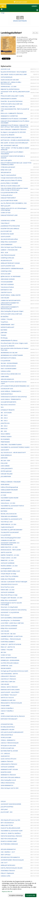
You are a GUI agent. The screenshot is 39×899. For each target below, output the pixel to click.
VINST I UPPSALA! (5, 854)
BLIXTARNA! (4, 330)
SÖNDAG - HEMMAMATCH (8, 740)
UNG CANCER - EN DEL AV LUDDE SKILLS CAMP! (14, 74)
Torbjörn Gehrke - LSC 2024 (8, 558)
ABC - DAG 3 (4, 420)
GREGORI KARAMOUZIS (7, 379)
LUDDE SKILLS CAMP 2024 (8, 681)
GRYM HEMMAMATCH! (7, 785)
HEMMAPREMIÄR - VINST (7, 324)
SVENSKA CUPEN (5, 876)
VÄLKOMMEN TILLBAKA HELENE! (9, 498)
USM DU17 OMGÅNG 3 (7, 711)
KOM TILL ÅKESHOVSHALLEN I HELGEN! (12, 868)
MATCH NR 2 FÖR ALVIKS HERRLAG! (10, 777)
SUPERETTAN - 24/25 (6, 665)
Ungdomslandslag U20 (7, 527)
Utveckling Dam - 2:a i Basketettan (10, 620)
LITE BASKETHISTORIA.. (7, 724)
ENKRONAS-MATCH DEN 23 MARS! (10, 689)
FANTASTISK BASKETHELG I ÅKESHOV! (11, 836)
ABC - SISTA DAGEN (6, 412)
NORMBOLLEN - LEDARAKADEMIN (10, 660)
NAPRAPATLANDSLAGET (7, 327)
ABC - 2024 (4, 431)
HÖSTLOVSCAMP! (6, 274)
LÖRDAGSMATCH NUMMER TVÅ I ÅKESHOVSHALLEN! (10, 303)
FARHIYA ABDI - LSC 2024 (7, 590)
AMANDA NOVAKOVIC (7, 508)
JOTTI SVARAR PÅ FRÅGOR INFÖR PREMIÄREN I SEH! (15, 386)
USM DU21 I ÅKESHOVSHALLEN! (9, 743)
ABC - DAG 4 (4, 418)
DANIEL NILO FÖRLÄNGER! (8, 579)
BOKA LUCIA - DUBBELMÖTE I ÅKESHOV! (12, 113)
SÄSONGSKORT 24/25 (7, 388)
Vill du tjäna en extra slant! (8, 745)
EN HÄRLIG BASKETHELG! (8, 727)
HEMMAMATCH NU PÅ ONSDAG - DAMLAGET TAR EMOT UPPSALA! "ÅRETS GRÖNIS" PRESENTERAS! (14, 126)
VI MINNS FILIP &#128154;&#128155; (11, 300)
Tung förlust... (5, 322)
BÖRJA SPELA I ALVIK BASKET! (9, 242)
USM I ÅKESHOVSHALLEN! (8, 255)
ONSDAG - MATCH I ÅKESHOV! (9, 687)
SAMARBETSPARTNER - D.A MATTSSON (11, 636)
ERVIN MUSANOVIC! (6, 492)
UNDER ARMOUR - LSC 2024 (8, 524)
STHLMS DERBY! (5, 705)
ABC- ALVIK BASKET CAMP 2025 (9, 145)
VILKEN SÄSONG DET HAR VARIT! (10, 80)
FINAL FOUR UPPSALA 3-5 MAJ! (9, 595)
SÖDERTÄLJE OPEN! (6, 271)
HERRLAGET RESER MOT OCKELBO (10, 263)
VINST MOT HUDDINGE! (7, 284)
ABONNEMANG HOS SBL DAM (9, 352)
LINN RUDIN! (4, 458)
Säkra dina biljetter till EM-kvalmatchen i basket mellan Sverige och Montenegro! (14, 189)
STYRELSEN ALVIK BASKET (8, 167)
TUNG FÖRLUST (5, 223)
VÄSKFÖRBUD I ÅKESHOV (8, 870)
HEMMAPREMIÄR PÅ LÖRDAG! (9, 340)
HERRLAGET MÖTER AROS (8, 865)
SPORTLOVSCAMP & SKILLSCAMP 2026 (11, 104)
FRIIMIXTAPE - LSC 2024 (7, 560)
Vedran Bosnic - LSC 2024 (8, 503)
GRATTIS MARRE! (5, 500)
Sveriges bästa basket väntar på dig (11, 178)
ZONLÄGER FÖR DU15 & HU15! (9, 584)
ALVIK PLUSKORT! (6, 236)
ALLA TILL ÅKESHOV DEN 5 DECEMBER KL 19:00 (14, 203)
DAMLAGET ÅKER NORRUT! (8, 198)
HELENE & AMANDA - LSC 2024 (9, 566)
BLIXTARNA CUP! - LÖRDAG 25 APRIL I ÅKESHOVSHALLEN (11, 83)
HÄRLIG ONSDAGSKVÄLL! (8, 783)
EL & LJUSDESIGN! (6, 535)
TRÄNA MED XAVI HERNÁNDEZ (9, 516)
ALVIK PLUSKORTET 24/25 (8, 266)
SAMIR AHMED (5, 376)
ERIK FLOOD (4, 428)
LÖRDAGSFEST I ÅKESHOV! (8, 676)
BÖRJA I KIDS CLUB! (6, 170)
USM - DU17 (4, 862)
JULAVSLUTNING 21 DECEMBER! (9, 183)
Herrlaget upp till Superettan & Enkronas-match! (14, 671)
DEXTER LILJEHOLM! (6, 471)
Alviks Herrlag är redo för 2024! (9, 788)
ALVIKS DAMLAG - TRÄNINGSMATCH (11, 399)
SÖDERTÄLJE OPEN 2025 (7, 258)
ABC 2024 (3, 652)
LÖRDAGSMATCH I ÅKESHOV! (9, 764)
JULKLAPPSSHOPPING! (7, 807)
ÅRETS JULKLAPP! (5, 206)
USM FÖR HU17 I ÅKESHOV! (8, 679)
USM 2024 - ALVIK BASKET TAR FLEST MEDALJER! (14, 582)
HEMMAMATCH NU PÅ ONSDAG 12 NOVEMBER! (14, 118)
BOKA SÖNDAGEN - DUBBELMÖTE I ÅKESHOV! (13, 129)
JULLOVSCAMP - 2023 (6, 812)
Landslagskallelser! (11, 32)
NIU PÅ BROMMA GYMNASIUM (9, 844)
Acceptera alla (30, 895)
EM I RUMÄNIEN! (5, 439)
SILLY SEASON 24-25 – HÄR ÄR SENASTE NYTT (13, 452)
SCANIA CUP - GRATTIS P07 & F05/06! (11, 644)
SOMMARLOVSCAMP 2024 (8, 540)
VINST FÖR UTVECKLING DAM (9, 838)
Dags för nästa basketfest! (8, 175)
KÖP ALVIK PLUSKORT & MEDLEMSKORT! (12, 732)
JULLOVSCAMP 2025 (6, 231)
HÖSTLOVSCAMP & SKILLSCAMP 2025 (11, 137)
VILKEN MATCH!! (5, 756)
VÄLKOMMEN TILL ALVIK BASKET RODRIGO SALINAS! (15, 447)
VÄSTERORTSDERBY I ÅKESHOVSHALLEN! (12, 860)
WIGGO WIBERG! (5, 434)
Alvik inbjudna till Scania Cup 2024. (10, 820)
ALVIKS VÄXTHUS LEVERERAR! (9, 626)
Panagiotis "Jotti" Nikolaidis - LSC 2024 (11, 598)
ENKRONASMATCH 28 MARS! (9, 98)
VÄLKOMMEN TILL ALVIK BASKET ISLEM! (11, 831)
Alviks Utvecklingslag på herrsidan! (11, 538)
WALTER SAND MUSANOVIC (8, 366)
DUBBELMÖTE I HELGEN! (7, 729)
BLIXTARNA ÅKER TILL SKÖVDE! (9, 751)
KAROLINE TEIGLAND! (6, 474)
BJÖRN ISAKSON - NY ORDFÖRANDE (10, 276)
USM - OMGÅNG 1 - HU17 (8, 852)
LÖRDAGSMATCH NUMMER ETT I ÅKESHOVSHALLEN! (10, 308)
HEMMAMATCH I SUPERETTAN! (9, 116)
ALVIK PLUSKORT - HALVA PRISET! (10, 692)
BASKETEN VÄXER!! (6, 772)
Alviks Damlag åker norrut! (8, 780)
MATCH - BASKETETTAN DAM (9, 657)
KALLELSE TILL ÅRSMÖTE (7, 135)
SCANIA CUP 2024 (6, 655)
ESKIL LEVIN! (4, 463)
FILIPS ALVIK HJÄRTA (6, 160)
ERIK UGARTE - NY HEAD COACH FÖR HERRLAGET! (14, 143)
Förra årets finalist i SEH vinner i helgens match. (14, 343)
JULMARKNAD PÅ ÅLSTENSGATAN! (10, 226)
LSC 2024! (3, 495)
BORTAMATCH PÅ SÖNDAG (8, 358)
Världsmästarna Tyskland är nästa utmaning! (14, 396)
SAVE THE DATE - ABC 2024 (8, 634)
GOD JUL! (3, 801)
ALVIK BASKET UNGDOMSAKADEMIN (11, 804)
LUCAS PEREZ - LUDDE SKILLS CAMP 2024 (12, 623)
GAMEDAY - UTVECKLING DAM (9, 250)
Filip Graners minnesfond (8, 404)
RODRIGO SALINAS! (6, 436)
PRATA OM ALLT (5, 615)
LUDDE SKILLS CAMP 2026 (8, 106)
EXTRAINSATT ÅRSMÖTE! (8, 410)
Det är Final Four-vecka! (7, 587)
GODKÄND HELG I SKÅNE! (8, 220)
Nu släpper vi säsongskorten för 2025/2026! (13, 132)
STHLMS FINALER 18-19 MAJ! (8, 574)
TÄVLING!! (3, 335)
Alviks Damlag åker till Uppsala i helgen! (12, 311)
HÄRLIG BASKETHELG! (7, 735)
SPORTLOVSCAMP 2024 (7, 748)
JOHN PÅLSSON (5, 423)
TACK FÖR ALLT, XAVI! (6, 522)
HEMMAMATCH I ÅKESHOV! (8, 775)
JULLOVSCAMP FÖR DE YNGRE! (9, 200)
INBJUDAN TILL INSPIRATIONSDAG (10, 89)
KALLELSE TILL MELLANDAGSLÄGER (10, 828)
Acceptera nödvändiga (16, 895)
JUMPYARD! (4, 332)
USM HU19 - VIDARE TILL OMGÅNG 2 (11, 833)
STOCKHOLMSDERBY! (7, 282)
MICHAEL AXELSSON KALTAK (9, 514)
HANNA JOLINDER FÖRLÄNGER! (9, 490)
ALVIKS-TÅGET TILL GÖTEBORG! (9, 576)
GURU (2, 713)
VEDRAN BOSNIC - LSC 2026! (8, 86)
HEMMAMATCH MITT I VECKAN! (9, 769)
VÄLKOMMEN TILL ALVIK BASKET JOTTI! (11, 519)
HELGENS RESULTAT (6, 260)
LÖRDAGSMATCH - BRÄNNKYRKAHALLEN (12, 268)
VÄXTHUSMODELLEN (6, 77)
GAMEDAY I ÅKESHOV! (7, 761)
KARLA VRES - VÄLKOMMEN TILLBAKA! (11, 444)
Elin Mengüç (4, 338)
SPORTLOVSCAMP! (6, 737)
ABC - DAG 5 (4, 415)
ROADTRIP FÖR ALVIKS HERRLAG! (10, 228)
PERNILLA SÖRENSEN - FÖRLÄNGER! (11, 482)
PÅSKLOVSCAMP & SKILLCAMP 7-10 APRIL (12, 96)
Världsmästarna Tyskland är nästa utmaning (13, 610)
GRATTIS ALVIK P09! (6, 552)
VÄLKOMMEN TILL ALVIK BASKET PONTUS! (12, 506)
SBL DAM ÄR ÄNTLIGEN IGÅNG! (9, 239)
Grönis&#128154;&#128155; (8, 402)
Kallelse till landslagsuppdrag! (9, 487)
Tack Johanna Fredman (7, 287)
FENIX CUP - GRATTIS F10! (8, 647)
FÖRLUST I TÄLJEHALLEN (7, 873)
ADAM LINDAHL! (5, 484)
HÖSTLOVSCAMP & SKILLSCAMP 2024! (11, 314)
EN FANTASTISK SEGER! (7, 234)
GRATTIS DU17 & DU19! (7, 697)
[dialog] (19, 888)
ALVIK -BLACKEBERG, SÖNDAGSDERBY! (11, 618)
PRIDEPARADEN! (5, 442)
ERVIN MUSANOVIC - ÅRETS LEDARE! (11, 550)
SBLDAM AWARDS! (6, 668)
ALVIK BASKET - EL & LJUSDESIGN (10, 612)
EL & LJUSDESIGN (5, 360)
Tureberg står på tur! (7, 195)
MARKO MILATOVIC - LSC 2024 (9, 547)
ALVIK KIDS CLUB (5, 69)
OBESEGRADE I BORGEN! (8, 279)
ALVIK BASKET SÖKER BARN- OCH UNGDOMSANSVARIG (10, 543)
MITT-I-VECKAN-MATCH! (7, 823)
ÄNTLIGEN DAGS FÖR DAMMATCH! (10, 857)
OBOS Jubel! (4, 809)
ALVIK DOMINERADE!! (6, 244)
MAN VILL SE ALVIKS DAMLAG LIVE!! (10, 186)
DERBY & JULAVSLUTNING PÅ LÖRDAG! (11, 180)
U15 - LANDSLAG (5, 753)
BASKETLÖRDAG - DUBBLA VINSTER (10, 295)
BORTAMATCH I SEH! (6, 290)
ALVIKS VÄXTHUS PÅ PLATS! (8, 759)
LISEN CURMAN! (5, 466)
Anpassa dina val (7, 891)
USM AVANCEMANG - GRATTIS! (9, 673)
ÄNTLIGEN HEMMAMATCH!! (8, 849)
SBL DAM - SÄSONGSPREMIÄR (9, 363)
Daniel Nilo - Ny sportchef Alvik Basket (11, 101)
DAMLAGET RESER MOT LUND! (9, 215)
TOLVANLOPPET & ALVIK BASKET (10, 532)
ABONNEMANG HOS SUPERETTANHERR (12, 355)
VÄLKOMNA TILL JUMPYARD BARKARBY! (11, 530)
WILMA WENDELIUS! (6, 455)
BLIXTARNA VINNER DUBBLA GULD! (10, 571)
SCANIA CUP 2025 (6, 212)
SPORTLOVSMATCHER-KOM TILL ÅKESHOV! (13, 716)
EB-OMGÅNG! (4, 316)
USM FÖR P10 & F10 (6, 292)
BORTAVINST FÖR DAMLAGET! (9, 719)
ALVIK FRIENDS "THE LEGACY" (9, 695)
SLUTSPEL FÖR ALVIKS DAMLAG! (10, 663)
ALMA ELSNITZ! (5, 450)
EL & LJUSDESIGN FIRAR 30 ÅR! (9, 192)
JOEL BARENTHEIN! (6, 476)
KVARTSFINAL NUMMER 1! (8, 642)
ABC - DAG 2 (4, 426)
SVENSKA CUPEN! (6, 371)
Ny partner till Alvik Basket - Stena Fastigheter (14, 72)
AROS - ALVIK (4, 252)
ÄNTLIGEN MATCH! (6, 172)
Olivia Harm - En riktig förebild (9, 607)
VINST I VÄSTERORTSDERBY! (8, 368)
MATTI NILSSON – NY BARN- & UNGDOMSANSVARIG (15, 140)
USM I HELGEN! (5, 298)
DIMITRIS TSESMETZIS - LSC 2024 (10, 555)
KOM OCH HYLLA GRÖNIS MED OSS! (11, 374)
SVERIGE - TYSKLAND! (7, 650)
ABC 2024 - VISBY (5, 460)
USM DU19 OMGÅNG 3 (7, 708)
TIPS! (2, 407)
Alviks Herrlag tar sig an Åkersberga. (11, 247)
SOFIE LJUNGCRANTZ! (7, 468)
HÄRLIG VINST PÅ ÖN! (7, 825)
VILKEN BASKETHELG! (7, 394)
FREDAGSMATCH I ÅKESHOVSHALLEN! (11, 703)
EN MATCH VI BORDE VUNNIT (9, 841)
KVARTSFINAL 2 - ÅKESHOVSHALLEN (11, 639)
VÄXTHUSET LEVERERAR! (7, 563)
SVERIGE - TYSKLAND (6, 319)
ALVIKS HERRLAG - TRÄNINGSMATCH (11, 391)
